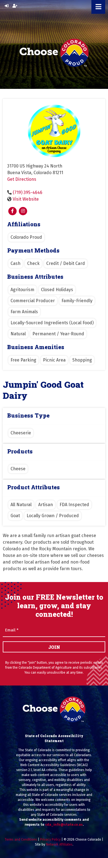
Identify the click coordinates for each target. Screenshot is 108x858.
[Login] (7, 6)
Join (54, 647)
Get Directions (21, 179)
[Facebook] (12, 211)
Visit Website (26, 199)
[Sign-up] (14, 6)
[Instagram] (23, 211)
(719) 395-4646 (27, 192)
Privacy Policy (50, 839)
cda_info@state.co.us (64, 825)
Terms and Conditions (21, 839)
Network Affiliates (59, 844)
